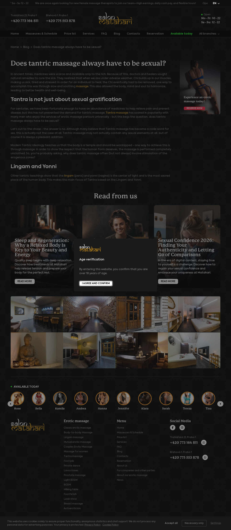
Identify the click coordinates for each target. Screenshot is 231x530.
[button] (216, 3)
